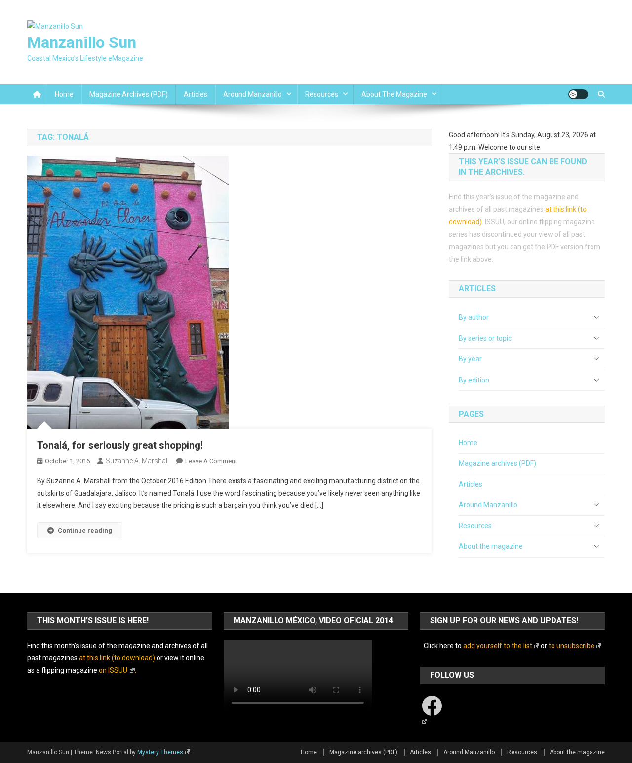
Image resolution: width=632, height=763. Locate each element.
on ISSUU (113, 670)
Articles (195, 94)
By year (470, 359)
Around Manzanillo (252, 94)
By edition (474, 380)
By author (474, 317)
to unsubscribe (571, 645)
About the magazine (394, 94)
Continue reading (85, 530)
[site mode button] (578, 94)
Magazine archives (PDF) (128, 94)
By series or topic (485, 338)
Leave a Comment (211, 461)
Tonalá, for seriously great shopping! (120, 445)
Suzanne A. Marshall (137, 461)
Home (64, 94)
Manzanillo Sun (81, 42)
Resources (321, 94)
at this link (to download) (117, 658)
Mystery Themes (160, 752)
